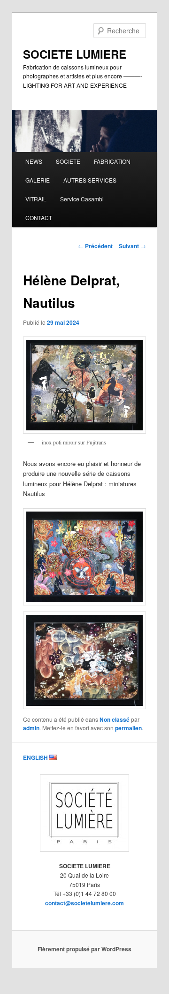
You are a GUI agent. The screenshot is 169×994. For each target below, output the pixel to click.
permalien (128, 728)
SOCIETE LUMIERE (74, 54)
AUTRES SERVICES (89, 180)
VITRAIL (35, 199)
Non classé (115, 719)
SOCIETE (68, 161)
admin (31, 728)
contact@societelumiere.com (84, 903)
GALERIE (37, 180)
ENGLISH (36, 757)
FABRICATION (112, 161)
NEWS (33, 161)
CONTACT (38, 218)
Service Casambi (82, 199)
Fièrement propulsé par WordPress (84, 949)
